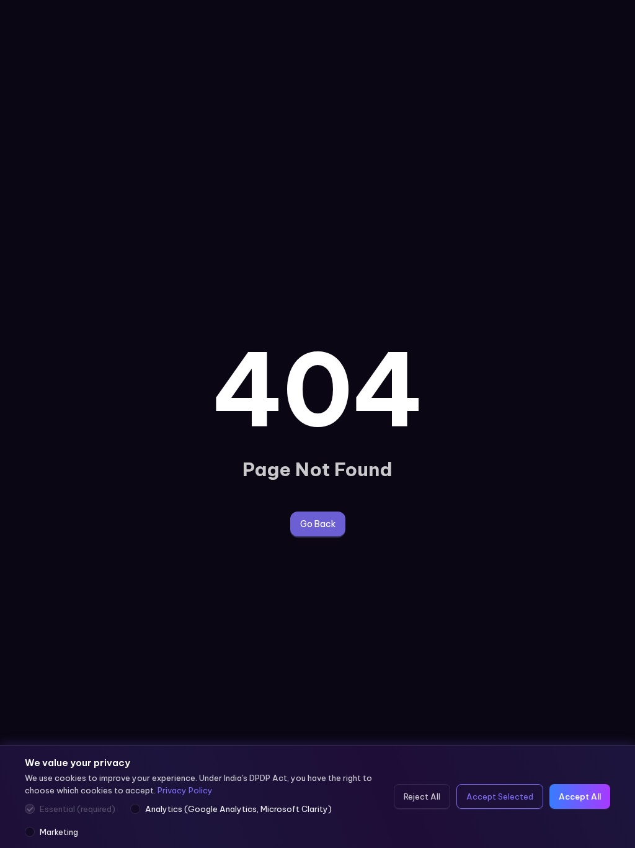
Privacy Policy (185, 790)
